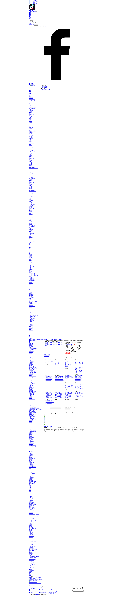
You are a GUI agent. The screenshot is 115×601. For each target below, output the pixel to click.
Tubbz (30, 311)
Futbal (30, 299)
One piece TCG (32, 306)
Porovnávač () (44, 86)
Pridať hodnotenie (54, 433)
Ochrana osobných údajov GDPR (52, 593)
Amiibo (30, 312)
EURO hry (31, 125)
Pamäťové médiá (32, 280)
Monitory (30, 272)
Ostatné (30, 133)
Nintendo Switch (32, 175)
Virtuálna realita (32, 126)
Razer (30, 284)
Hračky (30, 323)
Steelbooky (31, 321)
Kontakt (30, 338)
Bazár (30, 329)
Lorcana (30, 293)
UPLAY (30, 102)
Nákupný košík (44, 89)
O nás (50, 587)
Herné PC (31, 283)
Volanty (30, 260)
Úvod (30, 339)
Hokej (30, 298)
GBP (30, 17)
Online (30, 119)
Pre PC (30, 261)
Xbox (30, 134)
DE (29, 246)
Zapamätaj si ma (34, 22)
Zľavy (30, 335)
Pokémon (30, 285)
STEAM (30, 103)
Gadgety (30, 317)
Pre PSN (30, 271)
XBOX (30, 256)
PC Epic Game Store (33, 127)
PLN (30, 18)
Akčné (30, 109)
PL (29, 252)
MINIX (30, 310)
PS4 (29, 212)
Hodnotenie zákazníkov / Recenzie (31, 591)
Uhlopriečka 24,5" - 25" (33, 273)
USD (30, 14)
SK (29, 243)
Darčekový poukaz (42, 592)
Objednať (49, 89)
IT (29, 250)
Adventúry (31, 192)
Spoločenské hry (32, 318)
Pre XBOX (31, 264)
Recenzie (31, 10)
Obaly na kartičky (32, 320)
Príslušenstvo (31, 170)
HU (29, 245)
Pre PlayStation (32, 261)
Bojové (30, 112)
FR (29, 248)
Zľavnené (30, 210)
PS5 (29, 227)
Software (30, 129)
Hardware (31, 206)
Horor (30, 115)
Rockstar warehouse (32, 107)
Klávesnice (31, 277)
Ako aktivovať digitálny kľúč (32, 588)
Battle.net (30, 105)
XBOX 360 (31, 169)
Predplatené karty (32, 204)
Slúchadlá (30, 172)
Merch (30, 284)
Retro (30, 259)
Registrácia (31, 84)
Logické (30, 118)
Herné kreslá (31, 279)
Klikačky (30, 117)
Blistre (30, 289)
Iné (29, 314)
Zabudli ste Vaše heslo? (31, 24)
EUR (30, 12)
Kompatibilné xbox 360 (33, 168)
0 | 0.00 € (31, 97)
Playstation (31, 258)
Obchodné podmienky (51, 590)
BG (29, 253)
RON (30, 247)
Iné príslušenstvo (32, 173)
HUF (30, 16)
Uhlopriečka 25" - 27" (33, 274)
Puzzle (30, 326)
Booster (30, 302)
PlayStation (31, 211)
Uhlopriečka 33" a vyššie (33, 275)
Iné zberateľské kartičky (33, 315)
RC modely (31, 327)
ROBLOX (31, 128)
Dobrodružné (31, 114)
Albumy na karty (32, 316)
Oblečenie (31, 325)
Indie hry (30, 116)
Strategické (31, 202)
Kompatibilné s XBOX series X (35, 169)
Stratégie (30, 123)
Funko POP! (31, 309)
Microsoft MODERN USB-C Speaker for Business (52, 339)
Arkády (30, 111)
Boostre (30, 286)
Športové (30, 122)
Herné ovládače (32, 171)
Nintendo (30, 174)
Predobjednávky (32, 100)
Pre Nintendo (31, 262)
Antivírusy (31, 132)
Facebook (31, 83)
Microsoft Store (32, 130)
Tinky (30, 290)
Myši (30, 276)
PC (29, 100)
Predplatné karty (32, 190)
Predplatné (31, 124)
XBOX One (31, 152)
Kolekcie (30, 291)
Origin (30, 104)
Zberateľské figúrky (32, 308)
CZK (30, 15)
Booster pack (31, 294)
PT (29, 249)
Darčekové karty (32, 151)
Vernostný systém (42, 589)
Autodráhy (31, 328)
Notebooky (31, 282)
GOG (30, 106)
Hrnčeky (30, 322)
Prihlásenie (31, 19)
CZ (29, 244)
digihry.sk (37, 594)
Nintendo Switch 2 (32, 191)
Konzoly (30, 136)
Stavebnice (31, 319)
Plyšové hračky (32, 324)
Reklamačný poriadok (53, 591)
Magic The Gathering (33, 301)
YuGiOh (30, 304)
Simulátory (31, 121)
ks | (44, 87)
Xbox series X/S (32, 135)
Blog (30, 336)
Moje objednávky (32, 99)
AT (29, 251)
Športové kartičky (32, 297)
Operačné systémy (32, 131)
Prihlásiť (35, 24)
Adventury (31, 110)
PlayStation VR (32, 226)
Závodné (30, 123)
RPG (30, 120)
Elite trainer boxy (32, 287)
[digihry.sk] (35, 85)
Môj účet (40, 587)
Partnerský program (42, 590)
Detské (30, 113)
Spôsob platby (51, 588)
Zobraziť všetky (47, 433)
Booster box (31, 288)
